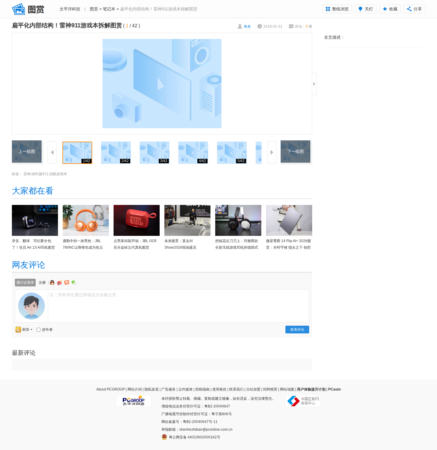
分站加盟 (253, 389)
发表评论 (297, 329)
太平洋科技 (69, 9)
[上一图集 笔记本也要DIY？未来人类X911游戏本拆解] (27, 144)
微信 (74, 282)
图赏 (94, 9)
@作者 (47, 329)
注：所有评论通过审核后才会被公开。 (85, 294)
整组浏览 (340, 9)
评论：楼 (303, 26)
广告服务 (168, 389)
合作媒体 (185, 389)
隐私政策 (151, 389)
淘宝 (67, 282)
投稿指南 (202, 389)
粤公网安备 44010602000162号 (194, 437)
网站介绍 (135, 389)
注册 (42, 282)
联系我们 (236, 389)
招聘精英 (270, 389)
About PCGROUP (110, 389)
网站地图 (287, 389)
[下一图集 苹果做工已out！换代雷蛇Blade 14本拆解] (295, 144)
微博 (60, 282)
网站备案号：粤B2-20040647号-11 (189, 422)
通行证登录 (25, 282)
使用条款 (219, 389)
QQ (53, 282)
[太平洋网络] (134, 398)
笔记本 (109, 9)
